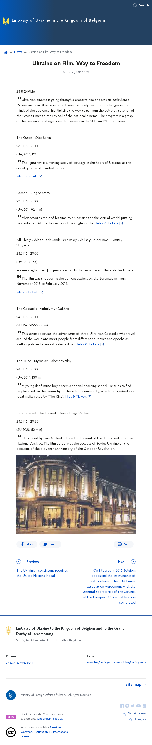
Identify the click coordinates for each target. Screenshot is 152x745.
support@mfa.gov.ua (50, 719)
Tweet (53, 544)
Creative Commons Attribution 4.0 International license (45, 732)
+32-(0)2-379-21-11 (19, 663)
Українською (137, 713)
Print (127, 544)
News (18, 52)
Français (140, 719)
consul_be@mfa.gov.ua (131, 662)
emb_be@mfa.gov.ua (101, 662)
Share (29, 544)
